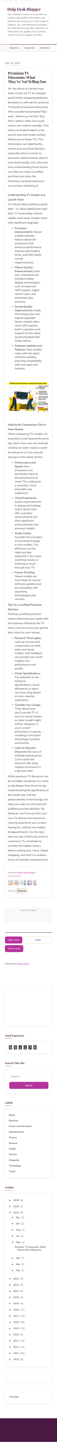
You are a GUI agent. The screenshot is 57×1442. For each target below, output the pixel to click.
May (18, 1242)
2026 (16, 1200)
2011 (16, 1353)
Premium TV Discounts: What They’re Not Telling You (27, 77)
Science (13, 1154)
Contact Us (29, 47)
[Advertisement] (28, 1006)
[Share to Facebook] (29, 882)
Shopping (21, 890)
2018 (16, 1309)
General (13, 1143)
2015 (16, 1328)
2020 (16, 1297)
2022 (16, 1284)
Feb (18, 1270)
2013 (16, 1340)
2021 (16, 1291)
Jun (18, 1236)
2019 (16, 1303)
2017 (16, 1315)
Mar (18, 1264)
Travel (12, 1171)
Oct (18, 1223)
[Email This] (10, 882)
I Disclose (14, 1397)
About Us (14, 47)
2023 (16, 1278)
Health (12, 1148)
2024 (16, 1212)
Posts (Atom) (23, 963)
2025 (16, 1206)
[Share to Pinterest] (36, 882)
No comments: (14, 876)
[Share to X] (23, 882)
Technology (15, 1165)
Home (38, 940)
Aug (18, 1229)
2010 (16, 1359)
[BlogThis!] (17, 882)
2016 (16, 1322)
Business (13, 1120)
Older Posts (13, 940)
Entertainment (16, 1132)
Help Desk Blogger (24, 9)
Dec (18, 1217)
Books (12, 1115)
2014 (16, 1334)
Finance (13, 1137)
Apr (18, 1258)
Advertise (44, 47)
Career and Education (20, 1126)
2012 (16, 1347)
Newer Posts (14, 948)
